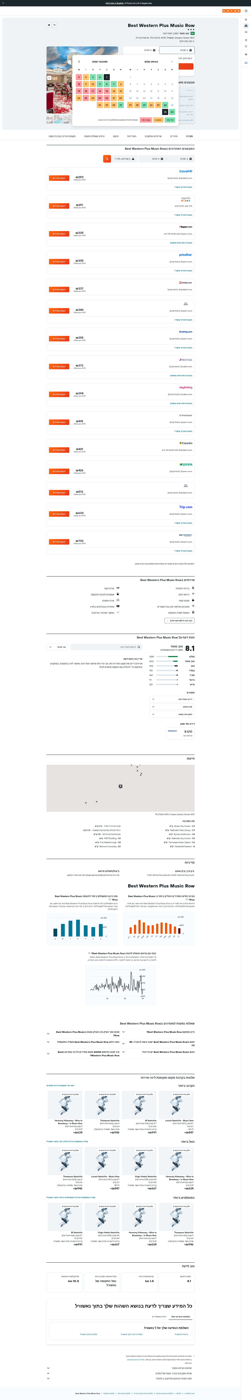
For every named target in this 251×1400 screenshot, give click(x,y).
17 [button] (165, 98)
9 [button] (172, 91)
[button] (3, 3)
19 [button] (151, 98)
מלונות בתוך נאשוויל (88, 1334)
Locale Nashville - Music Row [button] (179, 1120)
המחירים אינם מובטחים (136, 1360)
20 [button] (144, 98)
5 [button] (151, 84)
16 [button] (172, 98)
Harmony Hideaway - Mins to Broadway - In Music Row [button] (68, 1122)
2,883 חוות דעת (171, 33)
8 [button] (130, 84)
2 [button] (172, 84)
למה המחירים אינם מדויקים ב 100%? (174, 1378)
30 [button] (172, 112)
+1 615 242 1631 (187, 41)
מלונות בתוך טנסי (124, 1393)
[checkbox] (180, 733)
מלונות (178, 1393)
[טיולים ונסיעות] (246, 54)
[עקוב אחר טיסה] (246, 46)
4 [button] (158, 84)
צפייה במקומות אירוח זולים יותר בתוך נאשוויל (67, 1141)
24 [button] (165, 105)
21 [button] (137, 98)
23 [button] (172, 105)
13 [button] (144, 91)
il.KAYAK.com (189, 1393)
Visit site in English (115, 3)
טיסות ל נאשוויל (181, 1334)
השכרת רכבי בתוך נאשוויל (132, 1334)
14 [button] (137, 91)
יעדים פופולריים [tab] (159, 1316)
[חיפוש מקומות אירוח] (246, 26)
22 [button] (130, 98)
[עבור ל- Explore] (246, 40)
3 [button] (165, 84)
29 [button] (130, 105)
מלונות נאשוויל (109, 1393)
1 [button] (130, 77)
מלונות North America (164, 1393)
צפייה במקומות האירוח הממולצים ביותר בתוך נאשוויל (70, 1197)
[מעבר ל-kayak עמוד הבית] (231, 11)
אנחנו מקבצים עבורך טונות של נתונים (174, 1373)
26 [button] (151, 105)
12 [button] (151, 91)
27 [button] (144, 105)
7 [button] (137, 84)
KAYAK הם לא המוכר (182, 1368)
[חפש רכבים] (246, 32)
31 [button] (165, 112)
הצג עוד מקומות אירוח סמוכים (60, 1085)
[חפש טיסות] (246, 20)
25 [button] (158, 105)
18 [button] (158, 98)
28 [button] (137, 105)
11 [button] (158, 91)
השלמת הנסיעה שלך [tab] (180, 1316)
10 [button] (165, 91)
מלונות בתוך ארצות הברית (143, 1393)
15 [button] (130, 91)
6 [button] (144, 84)
